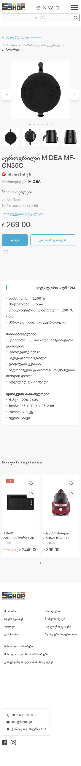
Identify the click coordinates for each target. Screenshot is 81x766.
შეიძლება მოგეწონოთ (61, 634)
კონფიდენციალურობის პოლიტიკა (28, 662)
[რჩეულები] (50, 8)
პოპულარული (55, 619)
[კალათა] (57, 8)
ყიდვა (15, 240)
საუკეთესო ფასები (58, 626)
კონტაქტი (11, 634)
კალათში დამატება (53, 240)
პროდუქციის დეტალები (22, 214)
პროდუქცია (53, 611)
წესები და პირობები (18, 646)
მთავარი (9, 45)
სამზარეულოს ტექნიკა (41, 45)
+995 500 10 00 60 (24, 715)
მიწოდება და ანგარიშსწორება (26, 654)
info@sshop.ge (21, 722)
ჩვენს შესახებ (13, 619)
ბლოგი (9, 626)
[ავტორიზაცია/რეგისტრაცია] (44, 7)
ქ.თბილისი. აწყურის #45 (28, 729)
